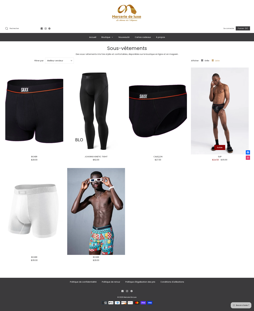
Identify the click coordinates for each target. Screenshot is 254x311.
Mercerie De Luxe (130, 297)
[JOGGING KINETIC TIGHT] (96, 111)
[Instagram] (46, 29)
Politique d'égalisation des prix (140, 281)
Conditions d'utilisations (172, 281)
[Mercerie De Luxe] (127, 13)
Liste (217, 60)
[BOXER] (34, 111)
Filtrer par (39, 60)
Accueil (92, 37)
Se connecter (228, 28)
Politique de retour (111, 281)
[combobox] (59, 61)
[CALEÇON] (158, 111)
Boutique (106, 37)
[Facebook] (42, 29)
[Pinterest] (49, 29)
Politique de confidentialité (83, 281)
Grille (207, 60)
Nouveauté (124, 37)
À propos (160, 37)
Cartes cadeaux (143, 37)
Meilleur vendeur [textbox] (55, 60)
